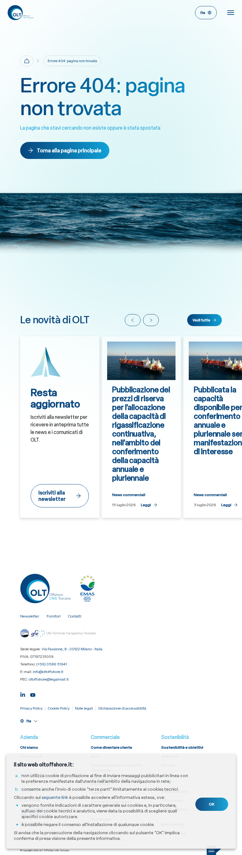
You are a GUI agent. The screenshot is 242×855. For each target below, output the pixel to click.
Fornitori (53, 616)
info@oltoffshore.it (48, 671)
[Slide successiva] (151, 320)
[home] (26, 61)
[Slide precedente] (133, 320)
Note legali (84, 708)
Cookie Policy (59, 708)
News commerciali (128, 494)
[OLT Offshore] (64, 12)
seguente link (55, 797)
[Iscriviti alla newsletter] (59, 427)
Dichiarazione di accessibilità (122, 708)
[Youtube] (32, 694)
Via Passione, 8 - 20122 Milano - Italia (72, 649)
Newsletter (29, 616)
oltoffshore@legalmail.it (49, 679)
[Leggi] (141, 427)
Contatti (74, 616)
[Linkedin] (22, 694)
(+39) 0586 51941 (51, 664)
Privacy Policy (31, 708)
